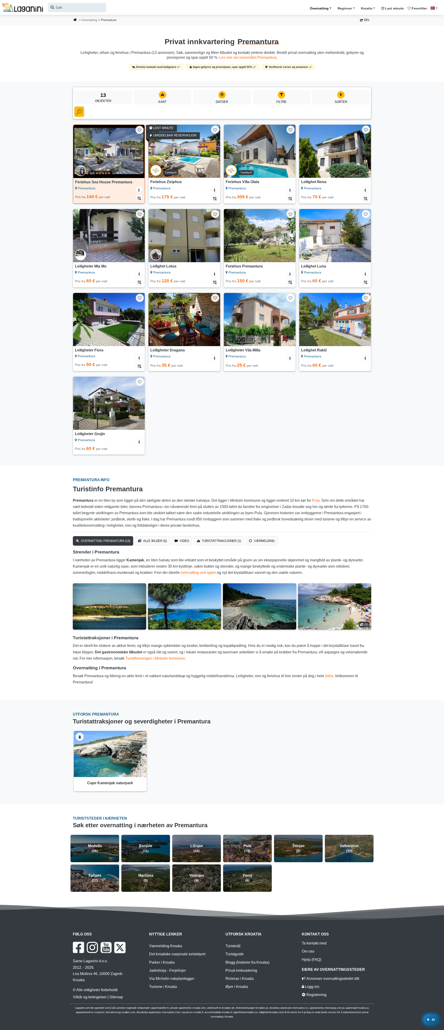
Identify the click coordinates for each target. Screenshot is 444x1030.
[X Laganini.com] (120, 947)
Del (366, 20)
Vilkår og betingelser (90, 997)
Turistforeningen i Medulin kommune (155, 658)
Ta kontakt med (314, 943)
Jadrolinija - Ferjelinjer (167, 970)
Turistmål (232, 946)
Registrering (316, 995)
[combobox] (77, 7)
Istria (329, 676)
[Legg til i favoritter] (140, 130)
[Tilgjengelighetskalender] (139, 197)
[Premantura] (109, 606)
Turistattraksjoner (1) (221, 541)
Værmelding (264, 541)
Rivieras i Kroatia (239, 979)
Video (184, 541)
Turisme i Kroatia (163, 987)
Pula (316, 500)
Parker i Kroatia (162, 962)
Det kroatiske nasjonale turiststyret (177, 954)
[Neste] (137, 151)
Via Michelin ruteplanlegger (171, 979)
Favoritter (419, 8)
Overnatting (319, 8)
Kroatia (366, 8)
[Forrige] (81, 151)
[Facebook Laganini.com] (78, 947)
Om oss (308, 951)
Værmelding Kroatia (165, 946)
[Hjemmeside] (75, 20)
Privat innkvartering (241, 970)
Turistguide (234, 954)
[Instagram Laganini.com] (92, 947)
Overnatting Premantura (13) (105, 541)
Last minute (394, 8)
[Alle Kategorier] (79, 111)
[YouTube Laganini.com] (106, 947)
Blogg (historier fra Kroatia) (247, 962)
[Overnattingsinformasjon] (139, 189)
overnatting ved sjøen (198, 573)
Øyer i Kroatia (236, 987)
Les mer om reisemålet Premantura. (248, 57)
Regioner (345, 8)
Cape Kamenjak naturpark (110, 783)
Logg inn (311, 987)
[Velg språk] (435, 8)
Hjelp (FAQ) (311, 960)
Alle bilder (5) (154, 541)
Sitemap (116, 997)
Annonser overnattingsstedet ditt (332, 979)
